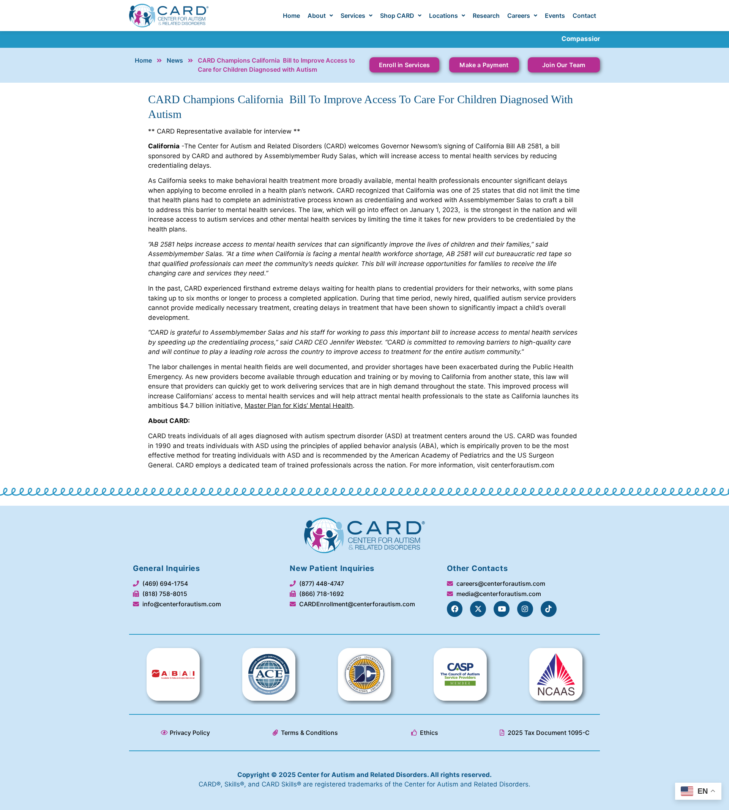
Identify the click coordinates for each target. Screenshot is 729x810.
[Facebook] (455, 609)
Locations (443, 15)
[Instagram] (525, 609)
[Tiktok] (549, 609)
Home (291, 15)
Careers (518, 15)
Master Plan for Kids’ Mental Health (299, 405)
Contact (584, 15)
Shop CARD (397, 15)
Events (555, 15)
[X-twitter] (478, 609)
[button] (320, 15)
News (175, 60)
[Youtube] (502, 609)
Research (486, 15)
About (317, 15)
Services (353, 15)
